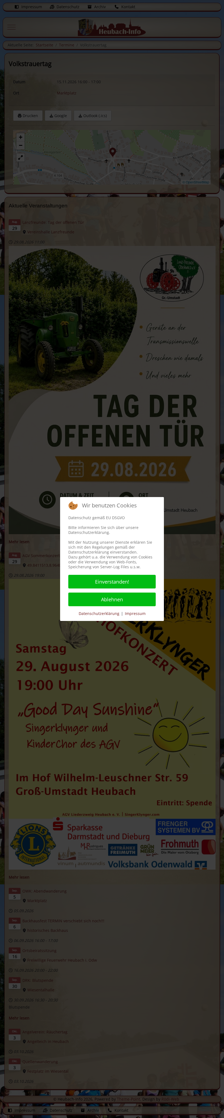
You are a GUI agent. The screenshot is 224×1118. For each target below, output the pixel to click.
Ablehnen (112, 599)
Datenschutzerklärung (99, 613)
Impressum (135, 613)
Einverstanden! (112, 581)
